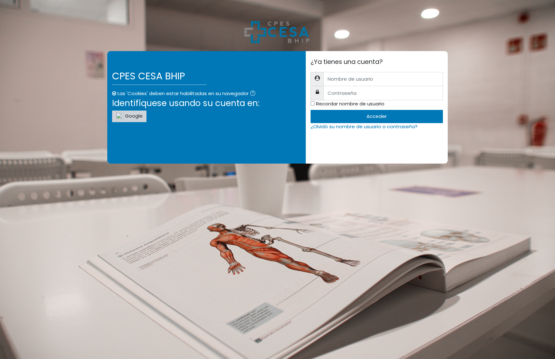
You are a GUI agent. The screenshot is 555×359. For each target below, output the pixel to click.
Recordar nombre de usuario (350, 103)
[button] (254, 94)
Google (133, 115)
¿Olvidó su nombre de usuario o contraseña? (364, 126)
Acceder (376, 116)
